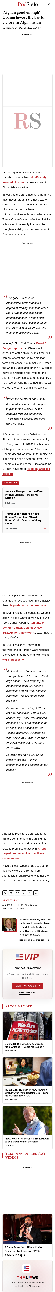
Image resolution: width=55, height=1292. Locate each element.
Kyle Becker (10, 1051)
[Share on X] (4, 892)
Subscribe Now (27, 993)
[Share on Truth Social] (11, 892)
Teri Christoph (11, 1100)
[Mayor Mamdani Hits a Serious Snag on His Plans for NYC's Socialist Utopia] (27, 1229)
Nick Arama (10, 1145)
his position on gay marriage (27, 605)
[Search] (50, 4)
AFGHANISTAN (9, 905)
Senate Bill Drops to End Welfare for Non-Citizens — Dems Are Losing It (24, 1045)
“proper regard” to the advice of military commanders (25, 853)
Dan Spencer (9, 28)
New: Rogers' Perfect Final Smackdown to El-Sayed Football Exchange (27, 1140)
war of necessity (13, 659)
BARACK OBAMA (29, 905)
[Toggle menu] (5, 4)
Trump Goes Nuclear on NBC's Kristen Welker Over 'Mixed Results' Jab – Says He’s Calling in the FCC (26, 1092)
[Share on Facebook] (17, 892)
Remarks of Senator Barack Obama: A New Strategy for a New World (23, 627)
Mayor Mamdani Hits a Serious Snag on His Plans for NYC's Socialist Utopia (25, 1251)
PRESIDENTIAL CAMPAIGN (15, 909)
